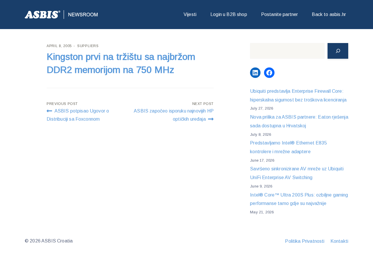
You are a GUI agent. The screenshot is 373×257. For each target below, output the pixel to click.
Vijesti (190, 14)
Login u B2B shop (228, 14)
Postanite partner (279, 14)
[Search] (338, 51)
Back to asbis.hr (329, 14)
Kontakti (339, 241)
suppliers (87, 46)
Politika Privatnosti (304, 241)
